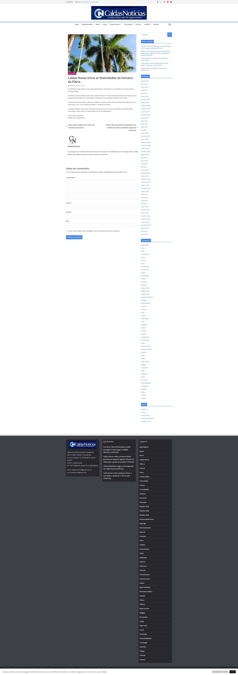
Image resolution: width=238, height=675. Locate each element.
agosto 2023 (145, 191)
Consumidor (144, 269)
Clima (142, 263)
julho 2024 (144, 158)
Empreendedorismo (147, 297)
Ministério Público (146, 349)
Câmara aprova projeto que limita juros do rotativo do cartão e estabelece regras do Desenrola (121, 127)
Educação (144, 285)
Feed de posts (145, 415)
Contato (147, 24)
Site (67, 221)
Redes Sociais (145, 361)
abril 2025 (144, 130)
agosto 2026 (145, 81)
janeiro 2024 (145, 176)
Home (77, 24)
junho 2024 (144, 161)
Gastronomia (145, 319)
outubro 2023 (145, 185)
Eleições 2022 (145, 288)
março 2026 (144, 96)
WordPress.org (145, 421)
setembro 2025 (145, 115)
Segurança (144, 374)
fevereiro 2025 (145, 136)
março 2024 (144, 170)
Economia (144, 282)
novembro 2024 (146, 145)
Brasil (98, 24)
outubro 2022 (145, 222)
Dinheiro (143, 279)
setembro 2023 (145, 188)
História (143, 328)
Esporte (143, 306)
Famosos (144, 309)
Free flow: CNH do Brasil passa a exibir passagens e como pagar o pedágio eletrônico (117, 449)
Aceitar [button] (233, 672)
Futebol (143, 315)
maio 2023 (144, 200)
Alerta (143, 248)
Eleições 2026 (145, 291)
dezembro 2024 (146, 142)
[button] (121, 24)
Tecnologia (144, 386)
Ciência (143, 257)
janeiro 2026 (145, 102)
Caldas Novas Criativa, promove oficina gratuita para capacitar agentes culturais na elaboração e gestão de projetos (155, 53)
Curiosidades (145, 276)
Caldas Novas (115, 24)
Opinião (156, 24)
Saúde (143, 371)
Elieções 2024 (145, 294)
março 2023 (144, 207)
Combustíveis (145, 266)
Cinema (143, 260)
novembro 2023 (146, 182)
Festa (142, 312)
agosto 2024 (145, 154)
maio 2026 (144, 90)
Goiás (105, 24)
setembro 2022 (145, 225)
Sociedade (144, 380)
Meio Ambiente (145, 346)
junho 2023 (144, 197)
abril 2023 (144, 204)
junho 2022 (144, 234)
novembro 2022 (146, 219)
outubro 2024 (145, 148)
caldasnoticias (81, 85)
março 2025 (144, 133)
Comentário (71, 178)
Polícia (143, 355)
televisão (143, 389)
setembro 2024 (145, 151)
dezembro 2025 (146, 105)
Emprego (144, 300)
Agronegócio (145, 245)
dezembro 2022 (146, 216)
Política (138, 24)
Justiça (143, 343)
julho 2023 (144, 194)
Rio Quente (128, 24)
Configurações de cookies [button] (220, 672)
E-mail (68, 212)
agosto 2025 (145, 118)
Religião (143, 365)
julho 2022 (144, 231)
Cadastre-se (144, 409)
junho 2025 (144, 124)
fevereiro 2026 (145, 99)
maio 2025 (144, 127)
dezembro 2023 (146, 179)
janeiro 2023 (145, 213)
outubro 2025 (145, 112)
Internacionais (87, 24)
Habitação (144, 325)
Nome (69, 203)
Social (143, 377)
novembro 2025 (146, 109)
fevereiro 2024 (145, 173)
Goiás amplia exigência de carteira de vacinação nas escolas (81, 126)
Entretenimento (145, 303)
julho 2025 (144, 121)
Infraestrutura (145, 337)
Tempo (143, 392)
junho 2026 (144, 87)
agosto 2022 (145, 228)
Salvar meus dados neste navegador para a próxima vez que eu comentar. (94, 231)
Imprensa (144, 331)
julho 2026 (144, 84)
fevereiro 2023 (145, 210)
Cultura (143, 273)
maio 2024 (144, 164)
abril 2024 (144, 167)
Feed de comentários (147, 418)
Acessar (143, 412)
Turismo (143, 398)
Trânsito (143, 395)
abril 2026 (144, 93)
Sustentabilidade (146, 383)
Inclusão (143, 334)
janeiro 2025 (145, 139)
